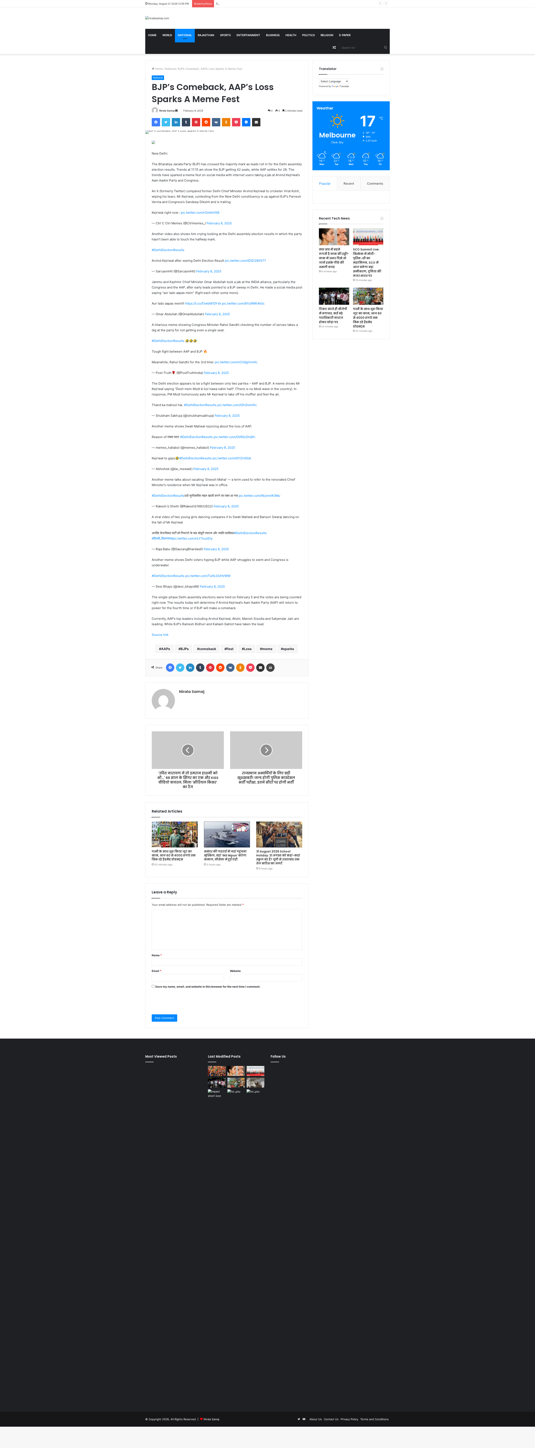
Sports (225, 35)
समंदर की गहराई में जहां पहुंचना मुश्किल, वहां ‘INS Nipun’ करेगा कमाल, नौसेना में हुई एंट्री (225, 855)
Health (290, 35)
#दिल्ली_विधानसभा (162, 538)
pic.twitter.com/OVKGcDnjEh (234, 437)
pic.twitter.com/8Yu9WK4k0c (243, 303)
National (185, 35)
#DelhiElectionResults (168, 250)
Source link (160, 635)
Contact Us (331, 1419)
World (167, 35)
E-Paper (344, 35)
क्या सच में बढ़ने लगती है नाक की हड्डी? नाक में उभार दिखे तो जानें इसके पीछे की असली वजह (334, 258)
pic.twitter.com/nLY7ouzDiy (192, 538)
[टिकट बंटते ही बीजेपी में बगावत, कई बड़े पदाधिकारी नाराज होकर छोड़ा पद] (334, 296)
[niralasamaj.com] (157, 18)
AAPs (165, 649)
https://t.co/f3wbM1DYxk (203, 303)
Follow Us (278, 1056)
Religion (327, 35)
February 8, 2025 (219, 223)
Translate (344, 86)
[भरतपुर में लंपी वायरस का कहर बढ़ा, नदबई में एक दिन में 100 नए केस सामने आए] (255, 1083)
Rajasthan (206, 35)
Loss (248, 649)
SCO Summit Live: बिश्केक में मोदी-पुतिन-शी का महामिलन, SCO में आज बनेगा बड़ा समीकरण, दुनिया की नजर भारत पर (276, 3)
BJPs (185, 649)
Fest (230, 649)
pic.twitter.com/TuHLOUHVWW (208, 576)
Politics (308, 35)
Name (157, 955)
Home (152, 35)
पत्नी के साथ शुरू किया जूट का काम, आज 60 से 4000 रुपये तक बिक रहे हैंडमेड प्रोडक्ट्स (174, 855)
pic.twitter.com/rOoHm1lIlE (200, 213)
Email (156, 971)
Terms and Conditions (374, 1419)
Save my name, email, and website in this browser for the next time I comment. (207, 986)
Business (273, 35)
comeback (207, 649)
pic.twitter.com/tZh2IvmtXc (237, 405)
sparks (288, 649)
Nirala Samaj (167, 110)
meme (267, 649)
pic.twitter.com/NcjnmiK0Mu (259, 496)
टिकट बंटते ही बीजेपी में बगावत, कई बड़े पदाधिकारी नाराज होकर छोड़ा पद (333, 315)
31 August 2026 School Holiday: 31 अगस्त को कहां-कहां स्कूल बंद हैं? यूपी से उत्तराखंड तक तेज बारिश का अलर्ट (278, 857)
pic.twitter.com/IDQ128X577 (245, 261)
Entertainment (248, 35)
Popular (325, 183)
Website (235, 971)
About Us (316, 1419)
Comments (375, 183)
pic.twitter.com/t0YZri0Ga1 (232, 458)
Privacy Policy (349, 1419)
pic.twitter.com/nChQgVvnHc (236, 362)
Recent (349, 183)
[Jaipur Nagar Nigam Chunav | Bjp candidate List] (217, 1071)
